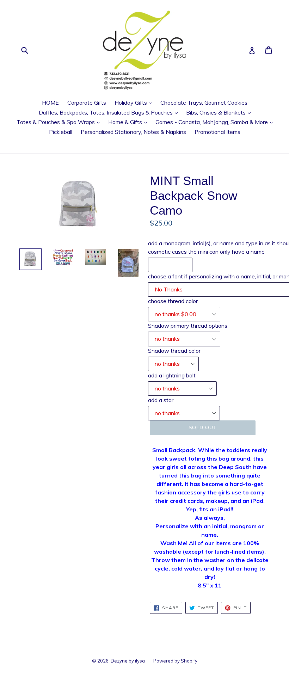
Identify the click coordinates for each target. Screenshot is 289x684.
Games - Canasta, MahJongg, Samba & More (215, 121)
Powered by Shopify (175, 661)
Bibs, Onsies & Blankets (220, 112)
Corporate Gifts (86, 102)
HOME (50, 102)
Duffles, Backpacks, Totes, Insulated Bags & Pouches (110, 112)
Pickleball (60, 131)
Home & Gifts (129, 121)
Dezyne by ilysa (128, 661)
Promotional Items (217, 131)
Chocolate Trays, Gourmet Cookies (203, 102)
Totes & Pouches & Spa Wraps (60, 121)
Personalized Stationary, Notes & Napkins (133, 131)
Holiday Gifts (135, 102)
